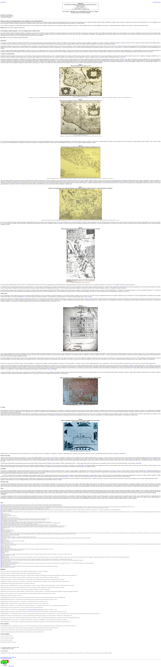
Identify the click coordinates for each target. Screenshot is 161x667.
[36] (127, 365)
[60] (61, 479)
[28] (23, 296)
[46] (147, 458)
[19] (128, 181)
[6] (87, 46)
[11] (53, 57)
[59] (88, 476)
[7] (108, 46)
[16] (37, 62)
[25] (125, 288)
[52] (145, 470)
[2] (119, 42)
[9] (3, 48)
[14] (109, 60)
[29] (91, 296)
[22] (134, 284)
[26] (128, 291)
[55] (67, 475)
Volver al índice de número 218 (8, 657)
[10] (98, 55)
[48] (140, 463)
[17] (75, 62)
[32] (155, 353)
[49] (83, 465)
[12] (124, 57)
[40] (21, 373)
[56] (95, 475)
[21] (71, 183)
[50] (53, 466)
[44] (157, 457)
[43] (124, 453)
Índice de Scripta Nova (156, 2)
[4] (57, 46)
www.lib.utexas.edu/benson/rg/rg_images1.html (35, 609)
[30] (89, 299)
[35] (154, 363)
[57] (14, 476)
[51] (115, 470)
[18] (124, 180)
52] (1, 559)
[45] (49, 458)
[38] (132, 366)
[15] (123, 61)
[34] (130, 363)
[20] (17, 182)
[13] (123, 59)
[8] (27, 47)
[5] (71, 46)
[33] (124, 358)
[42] (55, 414)
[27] (88, 295)
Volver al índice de (6, 658)
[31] (59, 301)
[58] (67, 476)
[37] (100, 366)
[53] (153, 470)
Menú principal (3, 2)
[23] (118, 286)
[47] (4, 461)
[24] (57, 288)
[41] (20, 412)
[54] (44, 473)
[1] (11, 14)
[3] (126, 42)
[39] (48, 368)
